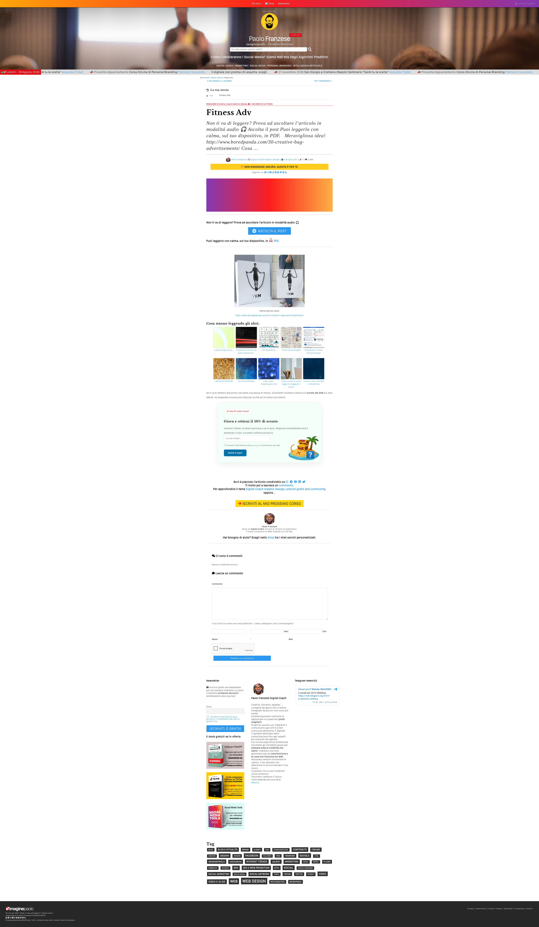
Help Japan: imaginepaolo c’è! (269, 382)
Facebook (251, 855)
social (288, 867)
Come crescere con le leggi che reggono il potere (291, 384)
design (224, 855)
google (305, 855)
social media (239, 874)
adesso (255, 782)
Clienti (491, 909)
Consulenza (519, 909)
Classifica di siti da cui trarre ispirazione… (246, 351)
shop (271, 537)
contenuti (300, 849)
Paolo (269, 38)
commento (286, 485)
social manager (305, 868)
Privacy (470, 909)
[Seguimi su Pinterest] (283, 172)
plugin (327, 862)
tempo (276, 874)
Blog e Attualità (227, 849)
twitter (299, 874)
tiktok (287, 874)
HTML (316, 856)
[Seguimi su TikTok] (273, 172)
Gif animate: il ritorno (219, 81)
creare (316, 849)
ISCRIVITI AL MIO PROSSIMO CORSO (271, 503)
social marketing (218, 874)
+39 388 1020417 (526, 3)
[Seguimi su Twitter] (281, 172)
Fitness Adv (225, 95)
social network (259, 874)
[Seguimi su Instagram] (268, 172)
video (322, 873)
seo (236, 867)
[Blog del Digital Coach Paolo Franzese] (269, 29)
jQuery (276, 861)
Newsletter (508, 909)
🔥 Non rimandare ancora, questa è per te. (270, 166)
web (234, 881)
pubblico (212, 868)
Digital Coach (225, 65)
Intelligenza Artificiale (307, 65)
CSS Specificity (269, 350)
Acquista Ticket (354, 72)
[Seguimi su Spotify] (278, 172)
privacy (255, 445)
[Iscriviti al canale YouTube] (270, 172)
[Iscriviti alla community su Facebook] (265, 172)
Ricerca (225, 868)
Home (207, 78)
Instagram (236, 861)
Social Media (257, 65)
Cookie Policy (481, 909)
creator (211, 856)
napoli (316, 862)
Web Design (254, 881)
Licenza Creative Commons (64, 920)
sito (276, 867)
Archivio (529, 909)
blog (210, 850)
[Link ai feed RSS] (286, 172)
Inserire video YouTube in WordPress (313, 382)
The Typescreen (323, 81)
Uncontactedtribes (246, 381)
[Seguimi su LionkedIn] (276, 172)
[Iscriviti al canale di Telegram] (8, 918)
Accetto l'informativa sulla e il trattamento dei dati (253, 445)
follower (267, 856)
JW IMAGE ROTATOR (224, 381)
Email (209, 707)
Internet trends (256, 861)
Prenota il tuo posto (146, 72)
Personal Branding (279, 65)
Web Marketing (278, 882)
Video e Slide (216, 881)
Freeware (290, 856)
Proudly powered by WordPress (18, 920)
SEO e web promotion (256, 867)
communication (281, 850)
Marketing (241, 65)
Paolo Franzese (238, 159)
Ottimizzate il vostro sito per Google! (314, 351)
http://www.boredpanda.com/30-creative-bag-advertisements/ (270, 315)
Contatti (499, 909)
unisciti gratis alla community (305, 489)
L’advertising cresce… (224, 350)
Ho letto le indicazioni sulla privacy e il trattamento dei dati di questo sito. (223, 719)
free (278, 856)
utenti (311, 874)
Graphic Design (240, 104)
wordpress (296, 882)
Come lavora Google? (291, 350)
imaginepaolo (216, 861)
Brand (245, 849)
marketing (291, 861)
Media (305, 862)
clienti (257, 849)
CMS (267, 850)
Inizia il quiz (235, 453)
